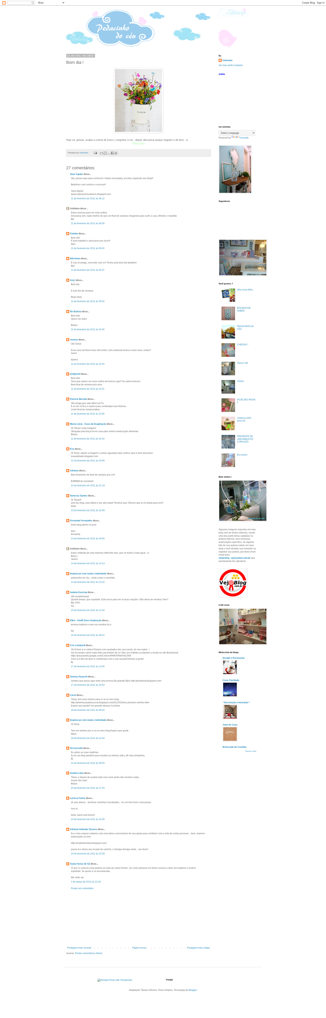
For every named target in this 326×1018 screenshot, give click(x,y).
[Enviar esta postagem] (95, 153)
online (222, 74)
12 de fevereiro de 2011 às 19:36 (88, 460)
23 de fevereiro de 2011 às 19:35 (88, 819)
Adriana (74, 470)
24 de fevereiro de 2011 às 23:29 (88, 853)
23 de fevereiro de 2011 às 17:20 (88, 788)
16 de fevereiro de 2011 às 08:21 (88, 635)
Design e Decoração (233, 658)
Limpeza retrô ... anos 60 (245, 419)
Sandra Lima (77, 773)
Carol (73, 695)
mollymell (75, 374)
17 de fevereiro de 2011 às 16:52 (88, 685)
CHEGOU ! (242, 344)
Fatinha (74, 233)
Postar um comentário (82, 888)
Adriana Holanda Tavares (83, 829)
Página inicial (139, 947)
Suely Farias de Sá (80, 864)
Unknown (227, 60)
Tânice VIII (242, 363)
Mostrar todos (250, 751)
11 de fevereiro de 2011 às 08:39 (88, 223)
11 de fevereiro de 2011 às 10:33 (88, 364)
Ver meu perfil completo (231, 65)
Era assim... (243, 454)
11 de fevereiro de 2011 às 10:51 (88, 389)
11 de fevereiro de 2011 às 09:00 (88, 248)
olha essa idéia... (245, 289)
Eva (72, 449)
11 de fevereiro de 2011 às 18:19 (88, 438)
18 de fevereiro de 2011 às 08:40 (88, 710)
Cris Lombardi (77, 645)
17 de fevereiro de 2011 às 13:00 (88, 666)
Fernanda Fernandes (81, 520)
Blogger (193, 990)
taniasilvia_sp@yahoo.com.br (235, 558)
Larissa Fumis (77, 798)
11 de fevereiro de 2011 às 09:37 (88, 270)
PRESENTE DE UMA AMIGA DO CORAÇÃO (245, 439)
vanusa (74, 339)
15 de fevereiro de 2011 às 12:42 (88, 610)
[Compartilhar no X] (109, 153)
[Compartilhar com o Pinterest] (116, 153)
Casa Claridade (231, 680)
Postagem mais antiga (198, 947)
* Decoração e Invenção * (236, 702)
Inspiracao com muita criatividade (88, 573)
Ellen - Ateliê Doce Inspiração (85, 620)
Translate (244, 137)
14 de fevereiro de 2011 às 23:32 (88, 582)
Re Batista (75, 311)
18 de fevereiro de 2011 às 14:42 (88, 738)
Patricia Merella (78, 399)
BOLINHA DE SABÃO (244, 309)
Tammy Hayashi (78, 676)
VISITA (240, 381)
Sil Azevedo (76, 748)
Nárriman (75, 258)
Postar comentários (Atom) (88, 953)
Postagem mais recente (79, 947)
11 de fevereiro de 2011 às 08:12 (88, 198)
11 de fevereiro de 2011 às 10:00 (88, 329)
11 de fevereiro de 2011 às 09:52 (88, 301)
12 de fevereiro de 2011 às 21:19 (88, 485)
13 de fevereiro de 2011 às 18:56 (88, 538)
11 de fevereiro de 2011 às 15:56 (88, 413)
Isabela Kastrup (78, 592)
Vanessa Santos (78, 495)
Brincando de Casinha (234, 747)
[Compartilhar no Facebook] (112, 153)
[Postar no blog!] (105, 153)
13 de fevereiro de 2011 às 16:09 (88, 510)
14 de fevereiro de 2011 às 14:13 (88, 563)
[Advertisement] (138, 918)
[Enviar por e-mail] (101, 153)
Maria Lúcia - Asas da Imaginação (88, 424)
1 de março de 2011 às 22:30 (86, 881)
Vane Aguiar (76, 174)
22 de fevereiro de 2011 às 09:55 (88, 763)
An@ (73, 280)
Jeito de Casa (230, 724)
